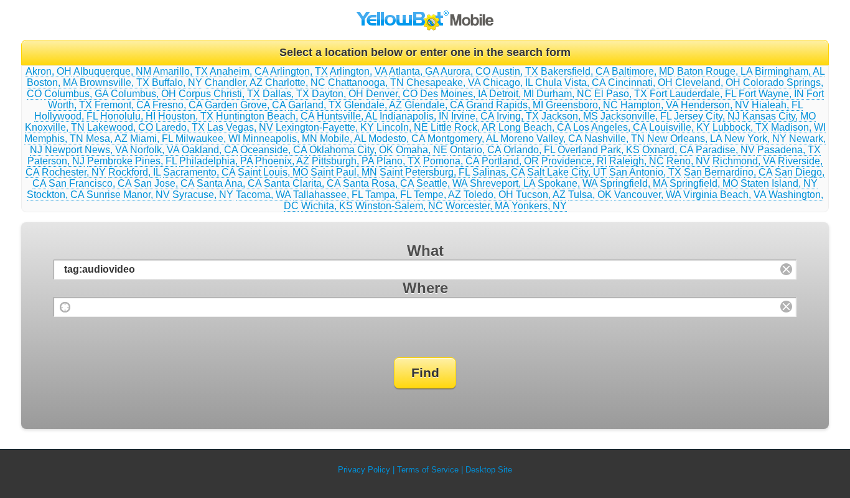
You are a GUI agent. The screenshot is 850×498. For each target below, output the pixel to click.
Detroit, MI (511, 93)
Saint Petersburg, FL (425, 172)
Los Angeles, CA (610, 127)
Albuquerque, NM (112, 71)
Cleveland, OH (707, 82)
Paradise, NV (725, 149)
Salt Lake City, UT (567, 172)
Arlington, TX (299, 71)
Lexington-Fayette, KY (325, 127)
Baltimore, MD (643, 71)
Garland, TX (315, 105)
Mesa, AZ (107, 138)
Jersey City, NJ (707, 116)
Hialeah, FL (777, 105)
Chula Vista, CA (570, 82)
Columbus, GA (76, 93)
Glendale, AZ (373, 105)
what (425, 250)
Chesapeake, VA (443, 82)
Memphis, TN (53, 138)
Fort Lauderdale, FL (693, 93)
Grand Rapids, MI (504, 105)
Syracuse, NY (202, 194)
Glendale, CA (434, 105)
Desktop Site (488, 469)
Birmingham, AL (789, 71)
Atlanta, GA (414, 71)
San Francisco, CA (90, 183)
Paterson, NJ (56, 161)
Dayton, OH (337, 93)
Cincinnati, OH (640, 82)
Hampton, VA (649, 105)
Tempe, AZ (437, 194)
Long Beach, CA (534, 127)
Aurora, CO (465, 71)
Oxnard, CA (667, 149)
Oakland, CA (210, 149)
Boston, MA (52, 82)
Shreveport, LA (502, 183)
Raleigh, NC (636, 161)
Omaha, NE (421, 149)
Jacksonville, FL (635, 116)
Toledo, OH (488, 194)
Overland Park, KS (599, 149)
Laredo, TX (180, 127)
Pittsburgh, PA (343, 161)
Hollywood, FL (66, 116)
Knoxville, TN (55, 127)
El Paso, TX (620, 93)
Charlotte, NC (295, 82)
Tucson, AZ (541, 194)
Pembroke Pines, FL (132, 161)
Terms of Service (428, 469)
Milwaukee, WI (207, 138)
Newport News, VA (86, 149)
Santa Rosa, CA (378, 183)
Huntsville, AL (347, 116)
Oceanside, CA (273, 149)
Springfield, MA (633, 183)
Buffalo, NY (177, 82)
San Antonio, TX (645, 172)
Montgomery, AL (462, 138)
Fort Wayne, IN (771, 93)
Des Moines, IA (453, 93)
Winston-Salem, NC (399, 205)
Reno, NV (688, 161)
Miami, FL (151, 138)
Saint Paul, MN (344, 172)
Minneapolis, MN (280, 138)
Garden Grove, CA (245, 105)
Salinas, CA (498, 172)
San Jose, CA (164, 183)
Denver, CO (392, 93)
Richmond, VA (743, 161)
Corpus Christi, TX (219, 93)
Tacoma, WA (263, 194)
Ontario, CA (475, 149)
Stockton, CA (55, 194)
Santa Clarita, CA (302, 183)
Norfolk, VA (154, 149)
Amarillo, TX (180, 71)
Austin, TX (515, 71)
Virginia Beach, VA (724, 194)
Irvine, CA (472, 116)
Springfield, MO (704, 183)
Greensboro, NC (582, 105)
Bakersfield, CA (575, 71)
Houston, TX (185, 116)
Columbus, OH (143, 93)
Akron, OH (49, 71)
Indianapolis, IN (414, 116)
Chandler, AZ (234, 82)
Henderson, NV (715, 105)
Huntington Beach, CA (265, 116)
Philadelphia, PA (216, 161)
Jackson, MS (569, 116)
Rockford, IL (134, 172)
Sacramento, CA (199, 172)
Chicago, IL (508, 82)
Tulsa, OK (590, 194)
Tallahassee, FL (328, 194)
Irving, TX (518, 116)
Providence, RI (574, 161)
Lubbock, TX (740, 127)
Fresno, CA (177, 105)
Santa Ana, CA (229, 183)
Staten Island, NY (779, 183)
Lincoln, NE (402, 127)
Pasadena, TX (789, 149)
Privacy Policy (364, 469)
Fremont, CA (122, 105)
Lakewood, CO (120, 127)
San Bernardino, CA (728, 172)
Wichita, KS (327, 205)
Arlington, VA (358, 71)
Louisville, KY (679, 127)
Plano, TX (398, 161)
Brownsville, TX (114, 82)
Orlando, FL (529, 149)
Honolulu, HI (128, 116)
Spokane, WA (567, 183)
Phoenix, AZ (282, 161)
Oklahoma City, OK (351, 149)
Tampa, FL (388, 194)
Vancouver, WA (647, 194)
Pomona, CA (451, 161)
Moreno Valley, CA (541, 138)
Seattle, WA (441, 183)
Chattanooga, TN (366, 82)
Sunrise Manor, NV (128, 194)
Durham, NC (564, 93)
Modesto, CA (396, 138)
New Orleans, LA (684, 138)
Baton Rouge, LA (714, 71)
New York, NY (755, 138)
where (425, 288)
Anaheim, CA (239, 71)
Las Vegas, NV (240, 127)
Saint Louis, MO (273, 172)
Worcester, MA (477, 205)
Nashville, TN (614, 138)
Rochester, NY (74, 172)
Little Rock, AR (463, 127)
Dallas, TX (286, 93)
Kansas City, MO (779, 116)
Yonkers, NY (539, 205)
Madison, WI (798, 127)
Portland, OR (510, 161)
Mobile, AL (343, 138)
